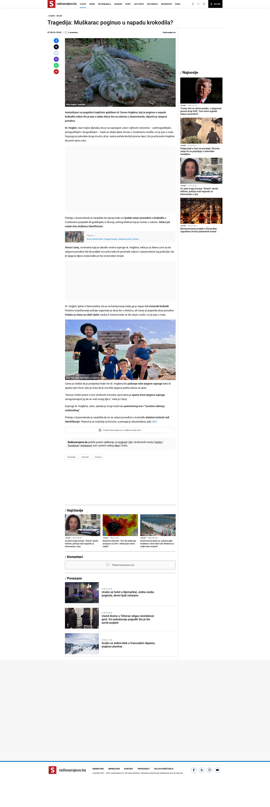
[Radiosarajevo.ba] (67, 770)
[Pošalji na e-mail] (56, 53)
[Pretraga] (198, 4)
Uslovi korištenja (163, 768)
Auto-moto (139, 4)
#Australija (71, 457)
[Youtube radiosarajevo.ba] (217, 770)
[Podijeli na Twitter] (56, 46)
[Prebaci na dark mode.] (193, 4)
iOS (130, 442)
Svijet (59, 16)
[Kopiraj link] (56, 71)
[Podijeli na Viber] (56, 59)
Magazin (118, 4)
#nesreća (98, 457)
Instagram (86, 445)
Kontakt (128, 768)
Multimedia (152, 4)
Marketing (98, 768)
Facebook (73, 445)
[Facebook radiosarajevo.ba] (194, 770)
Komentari (75, 556)
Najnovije (190, 72)
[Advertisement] (120, 179)
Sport (128, 4)
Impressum (114, 768)
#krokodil (85, 457)
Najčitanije (75, 510)
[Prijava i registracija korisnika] (204, 4)
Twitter (158, 442)
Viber (117, 445)
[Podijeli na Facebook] (56, 40)
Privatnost (144, 768)
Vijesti (83, 4)
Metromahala (104, 4)
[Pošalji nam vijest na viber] (209, 770)
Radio (177, 4)
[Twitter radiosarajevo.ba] (201, 770)
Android (122, 442)
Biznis (92, 4)
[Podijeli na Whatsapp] (56, 65)
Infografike (166, 4)
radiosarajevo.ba (117, 773)
